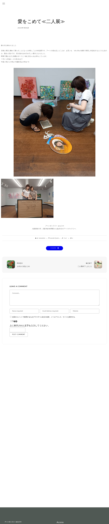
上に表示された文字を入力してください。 (30, 326)
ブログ (65, 238)
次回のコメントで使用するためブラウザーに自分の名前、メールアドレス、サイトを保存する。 (44, 317)
